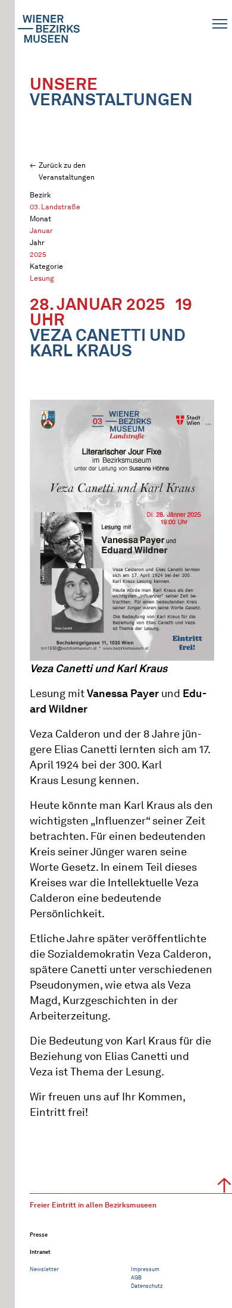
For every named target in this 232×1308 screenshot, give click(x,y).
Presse (39, 1234)
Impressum (145, 1269)
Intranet (40, 1252)
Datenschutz (147, 1285)
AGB (136, 1277)
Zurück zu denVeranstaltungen (67, 171)
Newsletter (44, 1269)
